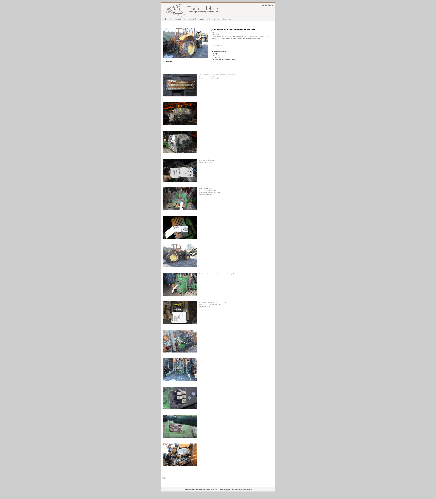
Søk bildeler (168, 19)
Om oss (217, 19)
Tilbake (165, 478)
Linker (209, 19)
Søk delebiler (180, 19)
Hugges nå (192, 19)
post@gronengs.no (243, 489)
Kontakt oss (227, 19)
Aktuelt (201, 19)
